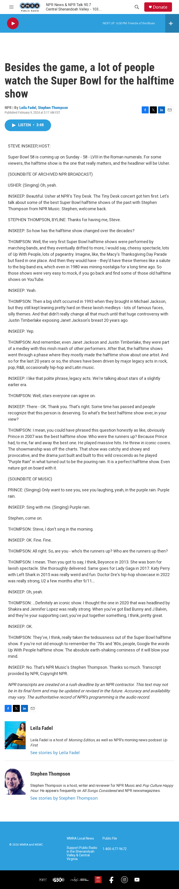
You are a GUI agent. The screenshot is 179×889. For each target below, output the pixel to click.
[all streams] (172, 23)
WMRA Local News (80, 838)
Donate (160, 7)
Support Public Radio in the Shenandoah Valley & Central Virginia (82, 853)
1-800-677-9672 (115, 849)
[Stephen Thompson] (15, 781)
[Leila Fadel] (15, 735)
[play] (13, 23)
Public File (110, 838)
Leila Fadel (27, 107)
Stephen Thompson (53, 107)
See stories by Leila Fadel (55, 752)
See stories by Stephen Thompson (64, 798)
